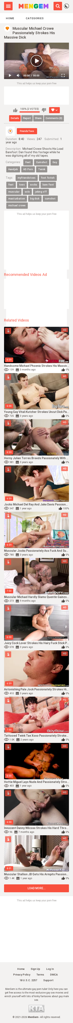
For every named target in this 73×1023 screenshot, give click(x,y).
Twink (41, 169)
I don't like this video (44, 110)
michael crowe (17, 205)
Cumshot (41, 162)
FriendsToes (27, 131)
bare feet (48, 184)
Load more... (37, 888)
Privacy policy (21, 974)
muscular (13, 191)
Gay (55, 162)
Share (38, 118)
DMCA (54, 974)
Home (10, 18)
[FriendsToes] (10, 131)
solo (27, 191)
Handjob (13, 169)
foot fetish (48, 177)
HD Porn (28, 169)
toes (22, 184)
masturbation (16, 198)
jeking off (41, 191)
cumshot (50, 198)
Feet (28, 162)
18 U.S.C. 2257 (28, 980)
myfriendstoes (27, 177)
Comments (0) (54, 118)
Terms (40, 974)
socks (33, 184)
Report (27, 118)
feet (11, 184)
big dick (34, 198)
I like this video (15, 110)
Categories (35, 18)
